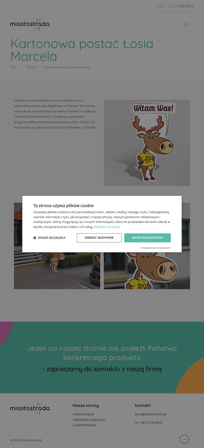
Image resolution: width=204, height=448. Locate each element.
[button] (49, 238)
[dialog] (102, 224)
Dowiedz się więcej (107, 227)
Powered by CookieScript (156, 247)
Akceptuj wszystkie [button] (147, 237)
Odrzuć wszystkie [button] (99, 237)
